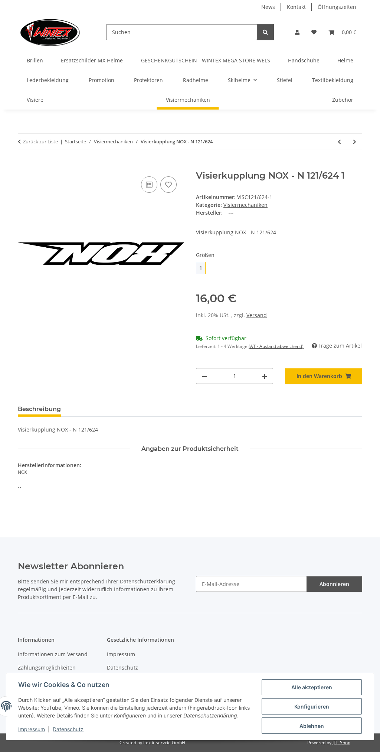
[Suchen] (265, 32)
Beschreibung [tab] (39, 409)
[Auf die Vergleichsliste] (149, 184)
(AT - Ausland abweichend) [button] (276, 346)
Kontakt (296, 6)
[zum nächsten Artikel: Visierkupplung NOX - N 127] (354, 142)
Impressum (31, 729)
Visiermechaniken (245, 204)
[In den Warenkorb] (24, 166)
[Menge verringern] (204, 376)
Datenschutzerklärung (147, 581)
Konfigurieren (311, 706)
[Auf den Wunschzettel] (168, 184)
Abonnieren (334, 583)
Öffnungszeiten (337, 6)
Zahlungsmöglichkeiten (47, 667)
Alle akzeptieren (311, 687)
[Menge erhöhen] (264, 376)
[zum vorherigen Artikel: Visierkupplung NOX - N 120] (339, 142)
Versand (256, 315)
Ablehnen (311, 726)
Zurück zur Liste (40, 141)
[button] (297, 32)
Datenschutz (68, 729)
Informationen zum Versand (53, 654)
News (268, 6)
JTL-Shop (341, 742)
